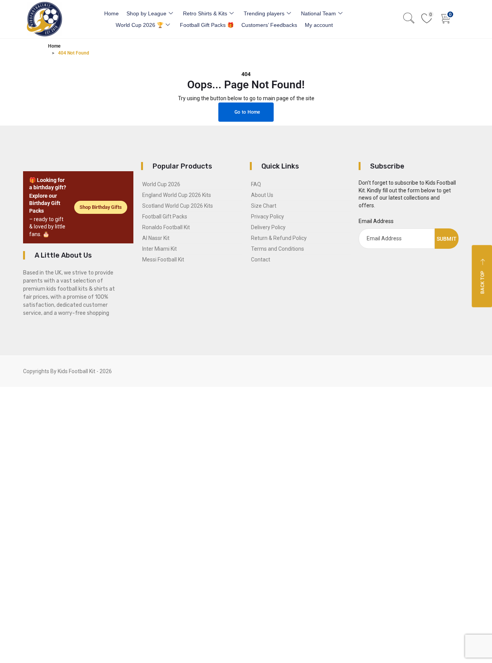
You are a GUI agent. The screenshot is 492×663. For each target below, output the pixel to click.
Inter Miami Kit (159, 249)
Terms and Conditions (277, 249)
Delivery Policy (268, 227)
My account (319, 25)
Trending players (264, 13)
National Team (318, 13)
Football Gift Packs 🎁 (207, 25)
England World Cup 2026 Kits (176, 195)
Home (111, 13)
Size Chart (263, 206)
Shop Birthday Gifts (101, 207)
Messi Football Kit (163, 259)
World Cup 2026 (161, 184)
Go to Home (246, 112)
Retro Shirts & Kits (205, 13)
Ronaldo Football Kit (166, 227)
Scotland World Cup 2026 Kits (177, 206)
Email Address (376, 221)
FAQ (256, 184)
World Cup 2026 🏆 (139, 25)
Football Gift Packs (164, 216)
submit (447, 239)
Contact (260, 259)
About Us (262, 195)
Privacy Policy (267, 216)
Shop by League (146, 13)
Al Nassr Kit (156, 238)
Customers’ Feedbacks (269, 25)
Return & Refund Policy (279, 238)
